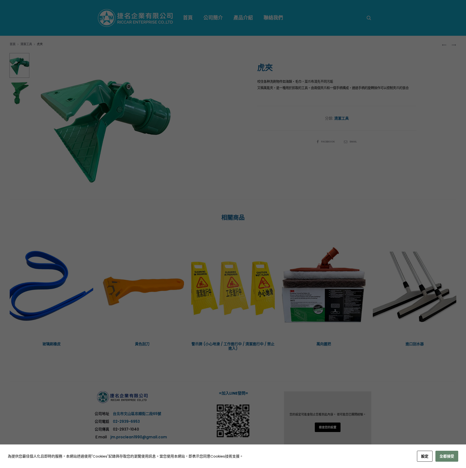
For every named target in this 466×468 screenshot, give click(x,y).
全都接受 (447, 456)
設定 (424, 456)
